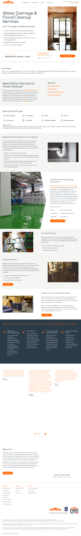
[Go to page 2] (40, 434)
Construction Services (54, 95)
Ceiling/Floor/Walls (60, 126)
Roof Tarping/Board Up (22, 128)
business (25, 101)
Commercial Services (54, 86)
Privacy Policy (31, 490)
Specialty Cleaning (7, 501)
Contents (39, 128)
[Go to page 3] (42, 434)
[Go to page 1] (39, 434)
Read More (7, 473)
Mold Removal (52, 89)
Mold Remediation (7, 492)
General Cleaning (7, 504)
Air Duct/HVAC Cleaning (40, 126)
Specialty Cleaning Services (56, 92)
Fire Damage (6, 490)
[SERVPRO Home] (8, 2)
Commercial (34, 2)
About (42, 2)
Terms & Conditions (32, 488)
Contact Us (50, 2)
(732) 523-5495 (73, 3)
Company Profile (19, 488)
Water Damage (6, 488)
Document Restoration (71, 126)
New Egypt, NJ (21, 73)
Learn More (8, 284)
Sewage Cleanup (7, 126)
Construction (5, 497)
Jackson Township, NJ (15, 71)
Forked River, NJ (12, 73)
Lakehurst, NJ (40, 73)
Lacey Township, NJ (31, 73)
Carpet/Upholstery (51, 126)
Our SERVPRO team (30, 90)
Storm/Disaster (6, 495)
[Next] (45, 434)
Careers (17, 490)
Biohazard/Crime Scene (16, 126)
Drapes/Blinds (6, 128)
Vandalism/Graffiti (32, 128)
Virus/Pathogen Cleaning (29, 126)
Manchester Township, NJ (44, 71)
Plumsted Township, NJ (65, 71)
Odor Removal (13, 128)
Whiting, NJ (55, 71)
